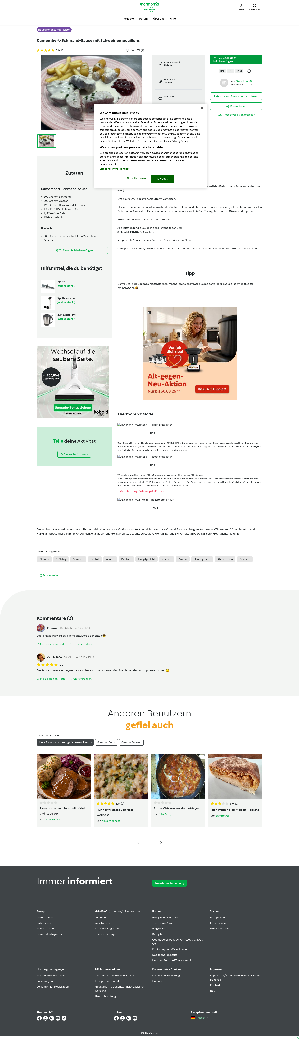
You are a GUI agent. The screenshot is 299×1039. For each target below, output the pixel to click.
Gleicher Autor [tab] (106, 742)
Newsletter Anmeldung (169, 883)
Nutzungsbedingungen (51, 975)
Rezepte (157, 934)
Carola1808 (54, 657)
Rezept (41, 911)
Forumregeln (45, 981)
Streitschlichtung (105, 996)
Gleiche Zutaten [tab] (131, 742)
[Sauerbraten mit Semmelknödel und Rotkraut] (64, 776)
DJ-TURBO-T (52, 819)
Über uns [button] (158, 18)
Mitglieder (158, 928)
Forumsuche (218, 923)
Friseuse (52, 628)
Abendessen (225, 559)
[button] (241, 7)
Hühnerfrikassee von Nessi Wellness (115, 812)
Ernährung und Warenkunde (169, 949)
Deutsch (245, 559)
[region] (150, 146)
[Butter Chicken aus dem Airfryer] (178, 776)
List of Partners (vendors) (115, 168)
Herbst (94, 559)
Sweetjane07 (244, 81)
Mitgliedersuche (220, 928)
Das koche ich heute (164, 954)
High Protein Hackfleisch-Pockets (235, 810)
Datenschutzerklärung (166, 975)
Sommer (78, 559)
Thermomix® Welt (163, 923)
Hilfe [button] (173, 18)
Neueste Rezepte (47, 928)
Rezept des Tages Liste (50, 934)
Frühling (61, 559)
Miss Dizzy (165, 814)
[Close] (202, 108)
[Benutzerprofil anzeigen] (224, 82)
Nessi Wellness (111, 821)
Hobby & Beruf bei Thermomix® (171, 960)
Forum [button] (143, 18)
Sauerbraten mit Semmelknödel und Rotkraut (62, 810)
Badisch (126, 559)
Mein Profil (117, 911)
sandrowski (223, 815)
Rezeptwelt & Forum (165, 917)
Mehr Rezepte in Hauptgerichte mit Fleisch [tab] (65, 742)
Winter (110, 559)
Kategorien (44, 923)
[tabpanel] (149, 800)
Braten (182, 559)
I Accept (162, 178)
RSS (212, 990)
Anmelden (100, 917)
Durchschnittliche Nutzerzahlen (114, 975)
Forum (156, 911)
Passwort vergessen (106, 928)
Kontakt (215, 985)
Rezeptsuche (45, 917)
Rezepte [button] (128, 18)
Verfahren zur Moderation (53, 986)
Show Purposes (137, 178)
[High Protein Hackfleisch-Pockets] (235, 776)
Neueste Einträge (105, 934)
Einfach (44, 559)
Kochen (166, 559)
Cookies (157, 981)
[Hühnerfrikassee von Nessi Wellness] (121, 776)
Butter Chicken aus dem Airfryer (176, 808)
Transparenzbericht (106, 981)
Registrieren (102, 923)
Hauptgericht (146, 559)
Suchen (215, 911)
